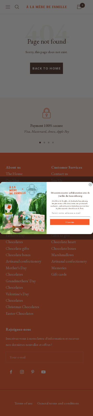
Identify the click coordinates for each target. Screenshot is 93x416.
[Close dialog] (90, 184)
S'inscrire (70, 222)
